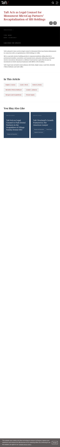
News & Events (8, 30)
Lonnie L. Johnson (31, 90)
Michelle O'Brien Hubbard (13, 90)
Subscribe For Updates (12, 43)
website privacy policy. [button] (25, 444)
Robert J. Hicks (37, 85)
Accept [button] (55, 442)
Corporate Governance (38, 132)
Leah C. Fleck (24, 85)
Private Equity (30, 95)
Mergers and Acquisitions (13, 95)
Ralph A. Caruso (10, 85)
